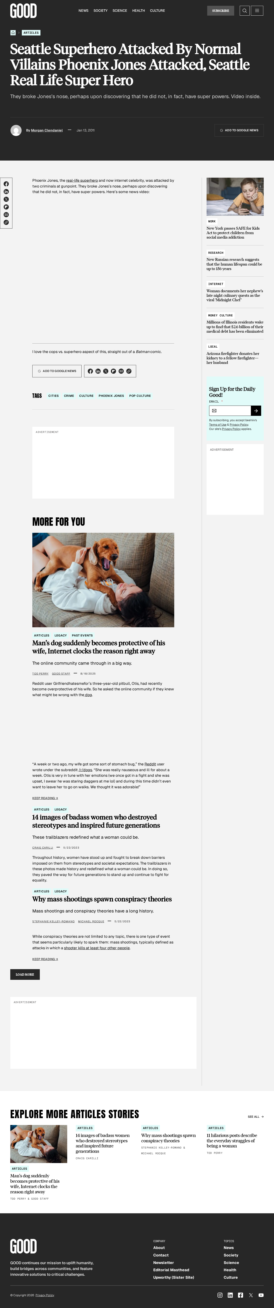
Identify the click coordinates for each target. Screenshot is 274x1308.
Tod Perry (40, 673)
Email (216, 401)
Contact (161, 1255)
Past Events (82, 635)
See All (254, 1117)
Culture (157, 10)
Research (215, 253)
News (83, 10)
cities (53, 396)
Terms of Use (217, 425)
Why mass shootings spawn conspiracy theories (102, 899)
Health (138, 10)
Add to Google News (241, 130)
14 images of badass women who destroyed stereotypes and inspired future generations (96, 821)
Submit (258, 412)
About (159, 1247)
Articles (31, 33)
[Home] (13, 32)
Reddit (150, 764)
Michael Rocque (91, 921)
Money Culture (220, 315)
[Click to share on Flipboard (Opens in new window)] (6, 207)
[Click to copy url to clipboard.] (6, 222)
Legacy (61, 635)
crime (69, 396)
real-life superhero (82, 180)
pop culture (140, 396)
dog (88, 694)
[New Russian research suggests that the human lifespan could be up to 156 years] (235, 258)
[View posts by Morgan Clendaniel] (16, 130)
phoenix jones (111, 396)
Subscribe (220, 10)
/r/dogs (85, 769)
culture (86, 396)
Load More (25, 974)
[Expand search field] (245, 11)
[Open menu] (257, 11)
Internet (215, 284)
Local (213, 346)
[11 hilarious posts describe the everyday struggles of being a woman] (235, 1140)
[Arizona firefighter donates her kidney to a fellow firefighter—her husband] (235, 352)
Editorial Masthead (171, 1269)
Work (212, 221)
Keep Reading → (45, 798)
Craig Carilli (42, 847)
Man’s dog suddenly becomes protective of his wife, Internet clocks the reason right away (98, 647)
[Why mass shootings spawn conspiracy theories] (169, 1140)
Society (100, 10)
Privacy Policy (239, 425)
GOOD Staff (61, 673)
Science (120, 10)
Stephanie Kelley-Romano (53, 921)
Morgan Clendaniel (47, 130)
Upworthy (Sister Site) (173, 1277)
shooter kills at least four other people (97, 947)
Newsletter (163, 1262)
